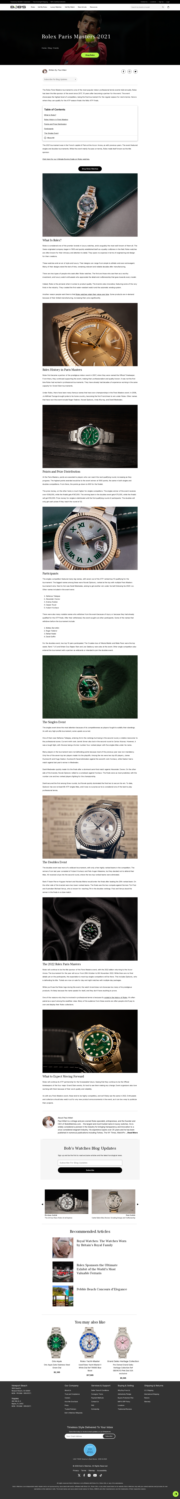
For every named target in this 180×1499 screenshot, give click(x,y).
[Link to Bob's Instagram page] (89, 1475)
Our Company (71, 1385)
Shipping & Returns (153, 1385)
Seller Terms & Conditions (100, 1390)
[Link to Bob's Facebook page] (84, 1475)
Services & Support (100, 1385)
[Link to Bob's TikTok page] (100, 1475)
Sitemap (91, 1470)
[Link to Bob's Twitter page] (79, 1475)
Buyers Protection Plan (125, 1398)
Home (44, 48)
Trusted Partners (70, 1409)
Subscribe (75, 79)
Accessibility (102, 1470)
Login (168, 2)
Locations (153, 2)
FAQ (92, 1405)
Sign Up (161, 2)
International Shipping (151, 1394)
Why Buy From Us (124, 1390)
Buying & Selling (126, 1385)
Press (67, 1405)
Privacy (76, 1470)
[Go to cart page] (168, 7)
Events (56, 48)
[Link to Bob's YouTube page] (95, 1475)
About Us (68, 1390)
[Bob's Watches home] (18, 7)
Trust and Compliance (72, 1394)
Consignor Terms (97, 1394)
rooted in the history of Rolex (115, 997)
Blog (50, 48)
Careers (67, 1398)
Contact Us (144, 2)
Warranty (147, 1401)
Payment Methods (97, 1398)
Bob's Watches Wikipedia (73, 1413)
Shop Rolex (90, 55)
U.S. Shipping (148, 1390)
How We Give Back (71, 1401)
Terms (83, 1470)
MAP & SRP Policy (124, 1401)
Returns (146, 1398)
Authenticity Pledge (124, 1394)
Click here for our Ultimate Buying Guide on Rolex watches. (66, 159)
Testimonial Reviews (125, 1409)
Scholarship (95, 1409)
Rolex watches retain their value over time (92, 294)
